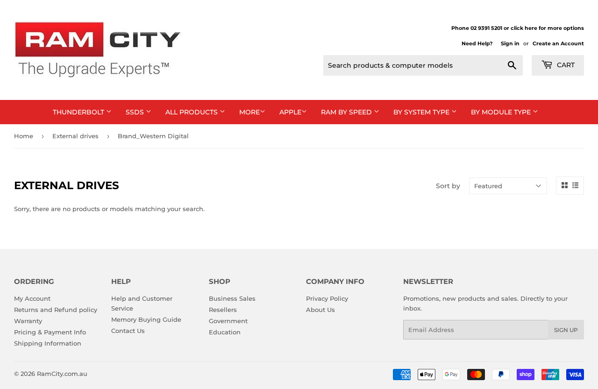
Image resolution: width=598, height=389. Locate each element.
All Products (192, 112)
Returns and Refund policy (55, 309)
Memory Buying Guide (146, 319)
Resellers (223, 309)
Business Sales (232, 298)
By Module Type (502, 112)
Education (225, 332)
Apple (290, 112)
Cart (565, 65)
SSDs (136, 112)
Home (23, 136)
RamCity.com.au (62, 373)
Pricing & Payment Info (50, 332)
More (249, 112)
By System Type (422, 112)
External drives (75, 136)
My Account (32, 298)
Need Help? (477, 43)
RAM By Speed (347, 112)
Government (228, 321)
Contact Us (128, 330)
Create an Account (558, 43)
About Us (320, 309)
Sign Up (566, 329)
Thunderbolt (79, 112)
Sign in (510, 43)
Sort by (448, 186)
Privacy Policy (327, 298)
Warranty (28, 321)
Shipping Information (47, 343)
